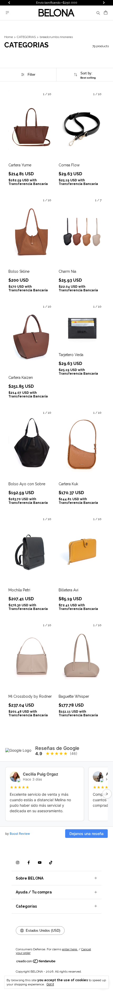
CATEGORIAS (26, 37)
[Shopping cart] (106, 12)
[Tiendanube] (36, 962)
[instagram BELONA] (17, 862)
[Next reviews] (107, 794)
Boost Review (20, 834)
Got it (50, 984)
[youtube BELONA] (40, 862)
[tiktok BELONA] (51, 862)
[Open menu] (7, 12)
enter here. (70, 949)
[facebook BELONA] (28, 862)
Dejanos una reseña (86, 833)
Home (8, 37)
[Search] (98, 13)
